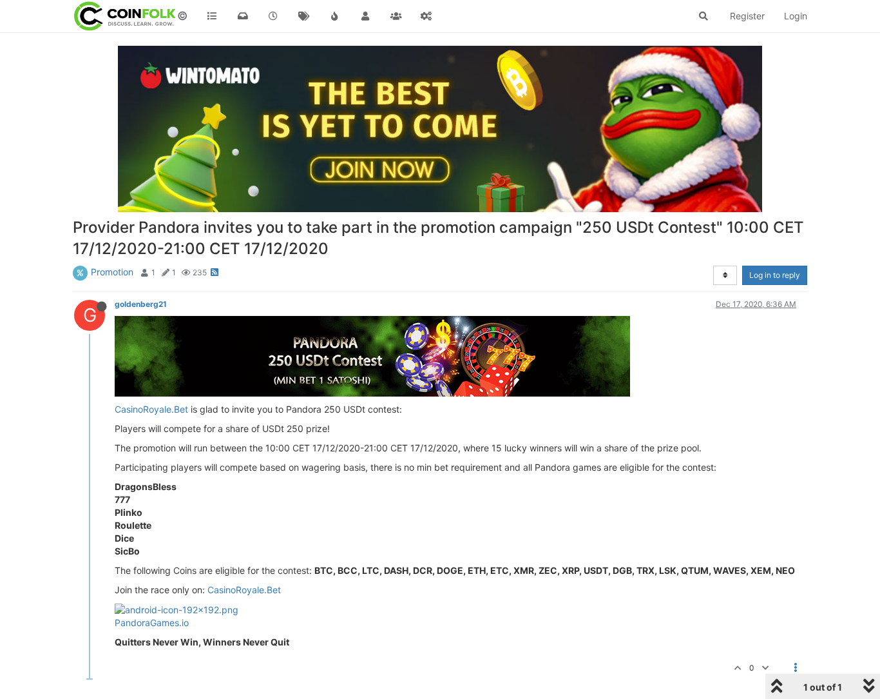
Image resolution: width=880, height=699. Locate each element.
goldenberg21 (141, 304)
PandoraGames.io (152, 622)
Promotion (112, 271)
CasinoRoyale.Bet (151, 409)
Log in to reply (774, 275)
